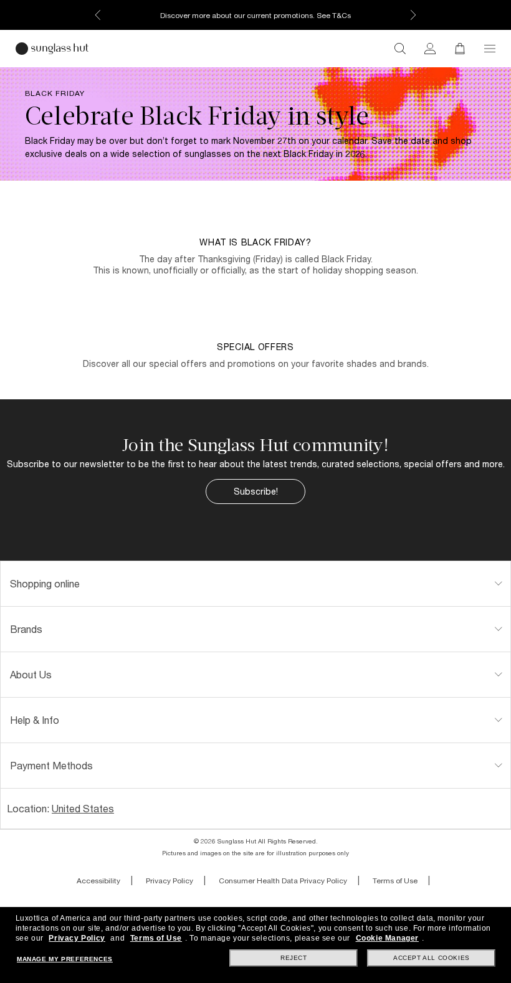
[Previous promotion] (97, 15)
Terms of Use (395, 880)
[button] (489, 48)
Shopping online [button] (45, 583)
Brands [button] (26, 629)
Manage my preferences (65, 959)
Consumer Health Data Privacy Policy (283, 880)
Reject (293, 957)
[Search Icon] (400, 48)
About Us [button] (31, 674)
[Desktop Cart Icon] (459, 48)
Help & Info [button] (34, 720)
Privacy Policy (169, 880)
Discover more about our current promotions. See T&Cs (255, 15)
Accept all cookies (431, 957)
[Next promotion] (413, 15)
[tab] (255, 583)
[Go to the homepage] (52, 48)
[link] (430, 48)
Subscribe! (256, 491)
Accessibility (98, 880)
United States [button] (83, 808)
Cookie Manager (387, 938)
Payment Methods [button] (51, 765)
